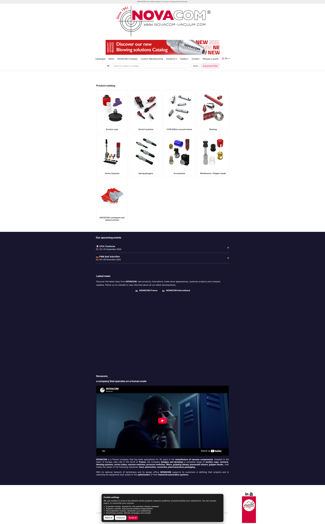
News (111, 59)
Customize (120, 518)
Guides (184, 59)
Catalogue (100, 59)
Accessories (179, 173)
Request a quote (210, 59)
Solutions (171, 59)
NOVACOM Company (127, 59)
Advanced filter (210, 66)
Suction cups (112, 129)
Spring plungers (146, 173)
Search (195, 66)
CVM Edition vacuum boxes (179, 129)
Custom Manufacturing (152, 59)
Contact (195, 59)
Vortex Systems (112, 173)
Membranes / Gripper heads (213, 173)
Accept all (133, 518)
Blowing (213, 129)
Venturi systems (145, 129)
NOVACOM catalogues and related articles (112, 218)
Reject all (108, 518)
